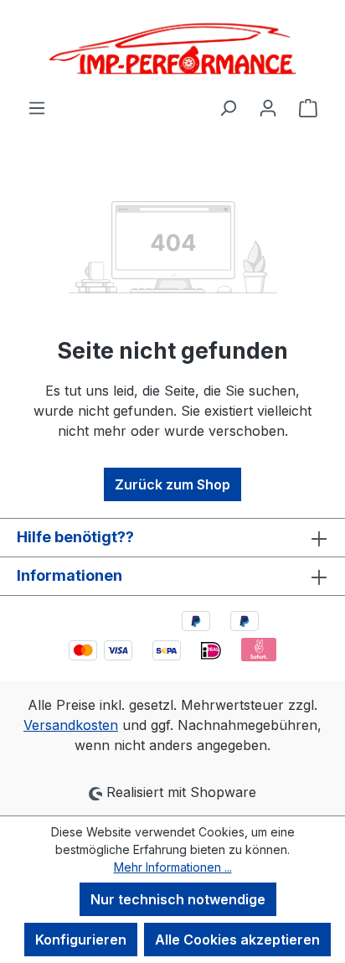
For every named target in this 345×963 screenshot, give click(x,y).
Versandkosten (70, 725)
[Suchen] (228, 107)
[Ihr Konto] (268, 107)
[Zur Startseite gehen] (172, 48)
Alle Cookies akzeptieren (237, 939)
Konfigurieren (80, 939)
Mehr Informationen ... (173, 867)
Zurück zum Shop (172, 484)
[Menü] (37, 107)
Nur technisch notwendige (177, 899)
